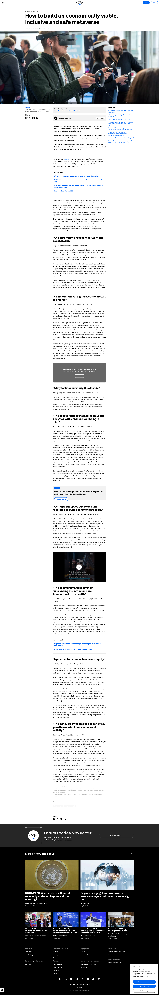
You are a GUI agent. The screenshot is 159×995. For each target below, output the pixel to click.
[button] (79, 567)
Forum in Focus (31, 11)
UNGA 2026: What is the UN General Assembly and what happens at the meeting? (47, 896)
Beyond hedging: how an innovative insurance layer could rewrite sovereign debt (105, 896)
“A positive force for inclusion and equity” (121, 138)
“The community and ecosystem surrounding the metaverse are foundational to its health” (118, 133)
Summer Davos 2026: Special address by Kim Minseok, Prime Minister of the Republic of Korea (65, 930)
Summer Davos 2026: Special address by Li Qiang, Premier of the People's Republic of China (92, 930)
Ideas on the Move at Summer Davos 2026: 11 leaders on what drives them (36, 930)
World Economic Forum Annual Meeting (66, 111)
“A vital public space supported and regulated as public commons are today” (120, 128)
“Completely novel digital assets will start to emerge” (121, 115)
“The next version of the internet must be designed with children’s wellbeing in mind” (120, 123)
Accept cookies (79, 376)
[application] (79, 567)
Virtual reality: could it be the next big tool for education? (75, 649)
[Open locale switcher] (2, 990)
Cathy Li (27, 107)
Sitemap (79, 987)
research (66, 159)
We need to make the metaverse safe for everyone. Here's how (76, 176)
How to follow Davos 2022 (63, 191)
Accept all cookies (144, 986)
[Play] (55, 118)
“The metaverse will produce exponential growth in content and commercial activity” (120, 142)
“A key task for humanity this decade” (120, 119)
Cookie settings (144, 991)
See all (131, 853)
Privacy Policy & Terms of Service (79, 984)
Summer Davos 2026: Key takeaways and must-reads (117, 930)
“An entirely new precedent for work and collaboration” (120, 111)
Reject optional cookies (144, 982)
